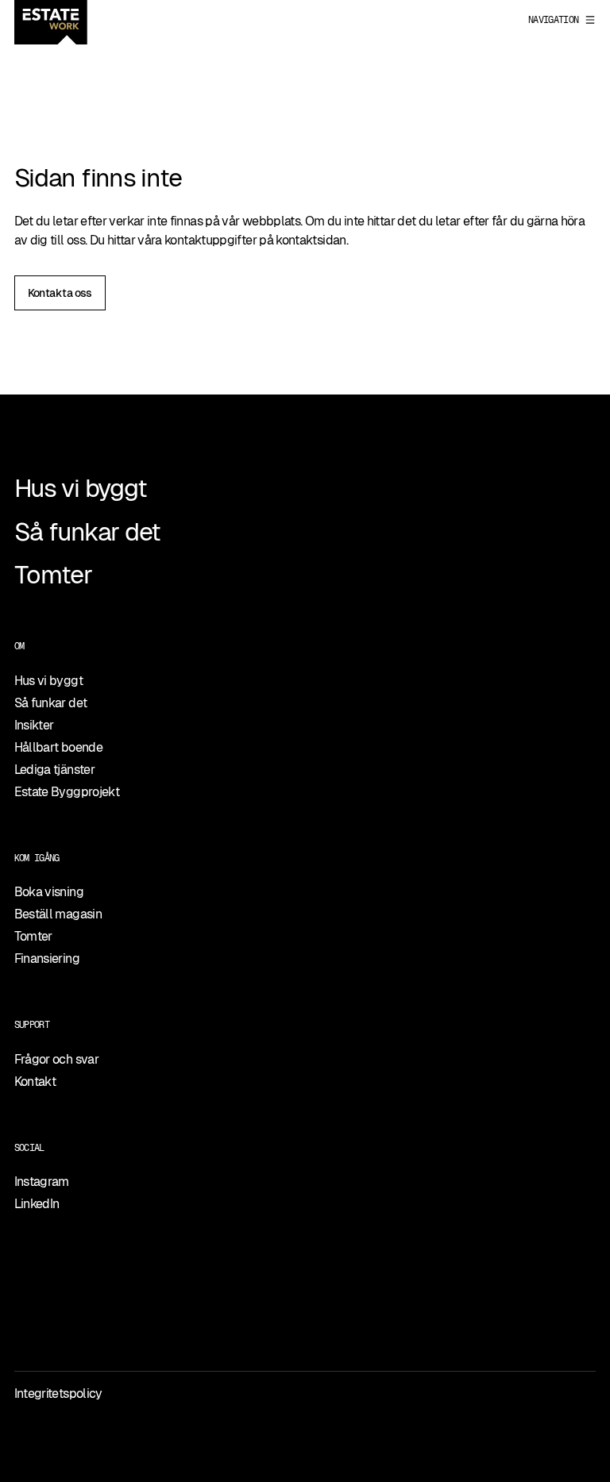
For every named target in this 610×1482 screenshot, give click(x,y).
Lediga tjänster (54, 769)
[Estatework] (50, 22)
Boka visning (48, 891)
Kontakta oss (60, 293)
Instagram (41, 1181)
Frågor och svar (56, 1059)
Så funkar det (87, 532)
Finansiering (46, 958)
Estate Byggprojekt (66, 791)
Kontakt (35, 1081)
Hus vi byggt (80, 488)
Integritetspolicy (58, 1393)
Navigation (553, 19)
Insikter (34, 725)
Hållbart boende (58, 747)
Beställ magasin (58, 914)
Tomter (53, 574)
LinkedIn (37, 1203)
